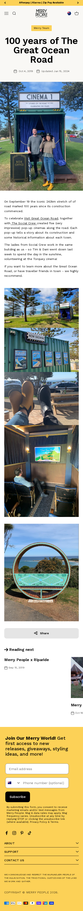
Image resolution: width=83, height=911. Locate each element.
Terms (54, 821)
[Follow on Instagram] (14, 833)
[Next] (78, 3)
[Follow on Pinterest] (22, 833)
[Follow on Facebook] (6, 833)
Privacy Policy (38, 821)
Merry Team (41, 28)
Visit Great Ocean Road (41, 218)
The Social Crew (24, 223)
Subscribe (18, 797)
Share (44, 633)
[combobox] (13, 783)
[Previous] (5, 3)
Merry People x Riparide (26, 659)
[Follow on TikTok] (29, 833)
